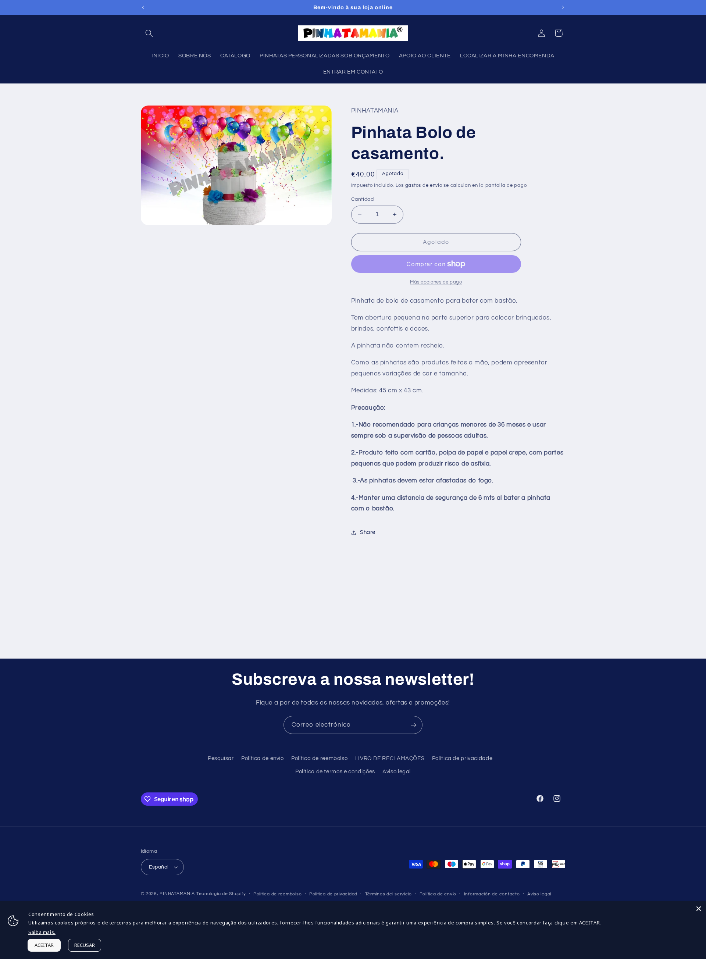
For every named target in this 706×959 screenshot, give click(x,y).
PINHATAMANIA (178, 894)
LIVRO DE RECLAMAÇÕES (390, 758)
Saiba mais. (42, 932)
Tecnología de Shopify (221, 894)
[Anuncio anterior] (143, 7)
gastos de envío (423, 185)
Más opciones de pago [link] (436, 282)
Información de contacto (492, 894)
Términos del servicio (388, 894)
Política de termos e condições (335, 771)
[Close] (698, 908)
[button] (149, 33)
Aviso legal (396, 771)
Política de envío (438, 894)
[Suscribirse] (413, 725)
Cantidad (362, 199)
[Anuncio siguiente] (563, 7)
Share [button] (367, 532)
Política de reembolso (319, 758)
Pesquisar (221, 758)
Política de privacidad (333, 894)
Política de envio (262, 758)
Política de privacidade (462, 758)
